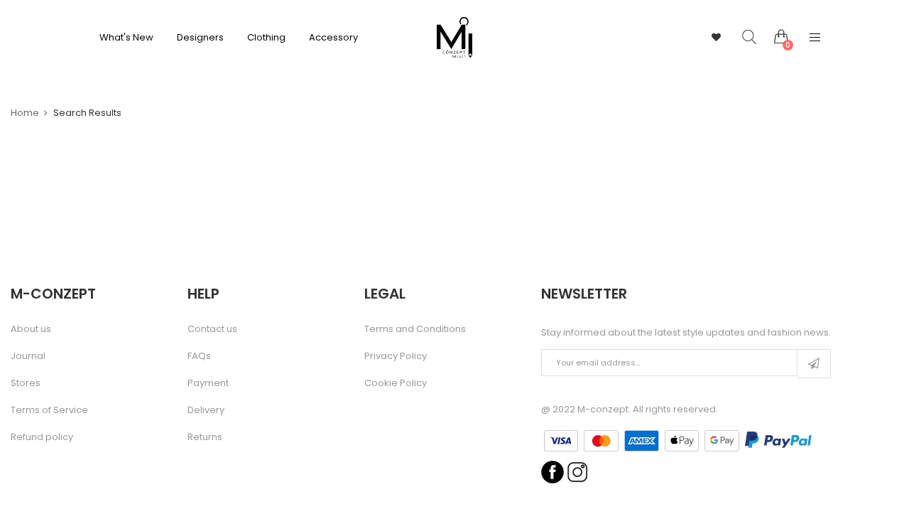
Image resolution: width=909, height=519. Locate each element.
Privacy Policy (395, 356)
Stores (25, 383)
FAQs (199, 356)
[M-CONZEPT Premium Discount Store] (455, 37)
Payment (208, 383)
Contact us (212, 329)
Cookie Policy (395, 383)
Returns (204, 437)
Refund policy (42, 437)
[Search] (738, 38)
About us (31, 329)
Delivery (205, 410)
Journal (28, 356)
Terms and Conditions (415, 329)
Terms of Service (49, 410)
